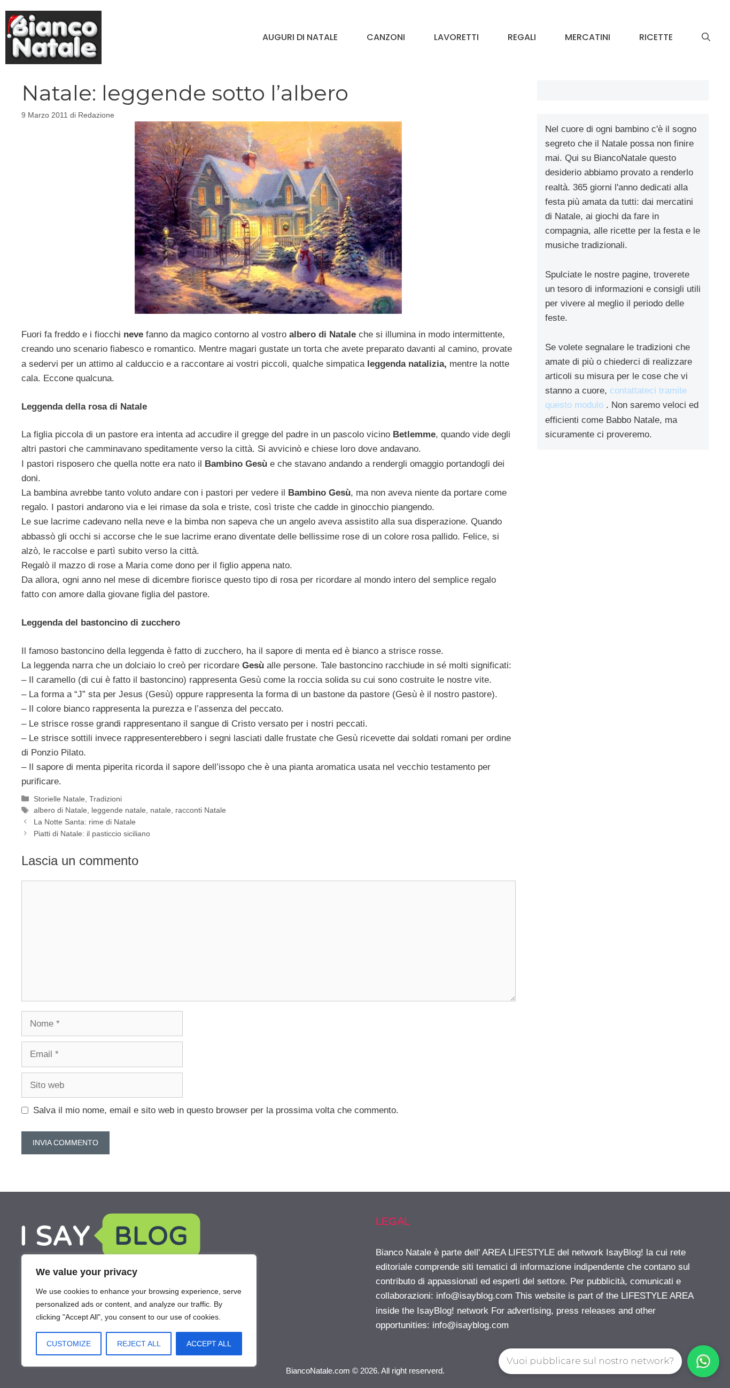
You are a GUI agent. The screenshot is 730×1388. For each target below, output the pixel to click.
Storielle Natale (59, 799)
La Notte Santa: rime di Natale (85, 822)
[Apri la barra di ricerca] (706, 37)
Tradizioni (105, 799)
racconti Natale (200, 810)
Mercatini (587, 37)
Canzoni (386, 37)
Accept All (209, 1343)
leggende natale (118, 810)
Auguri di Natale (300, 37)
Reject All (139, 1343)
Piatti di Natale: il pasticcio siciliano (92, 833)
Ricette (656, 37)
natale (160, 810)
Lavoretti (456, 37)
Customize (68, 1343)
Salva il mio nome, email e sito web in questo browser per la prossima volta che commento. (216, 1110)
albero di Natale (60, 810)
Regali (522, 37)
